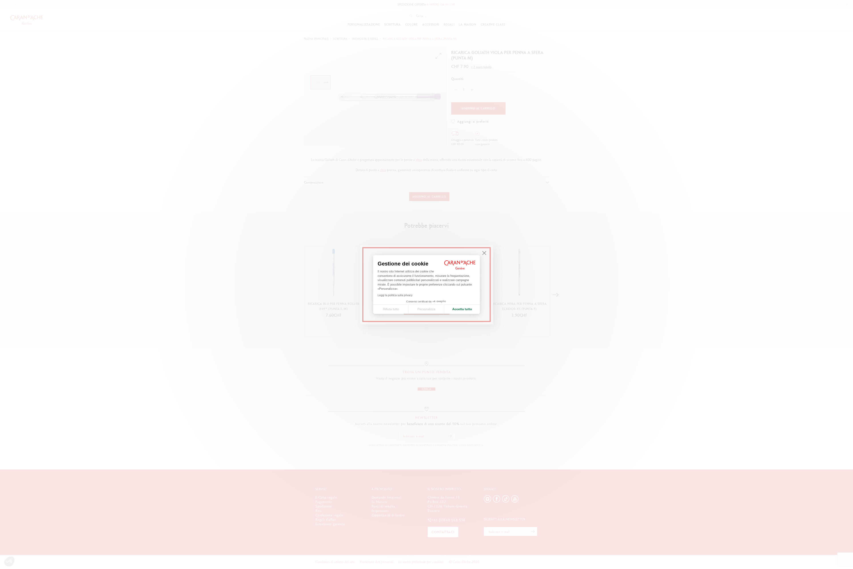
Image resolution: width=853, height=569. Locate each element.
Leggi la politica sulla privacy (395, 295)
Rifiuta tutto (391, 309)
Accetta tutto (462, 309)
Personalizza (426, 309)
